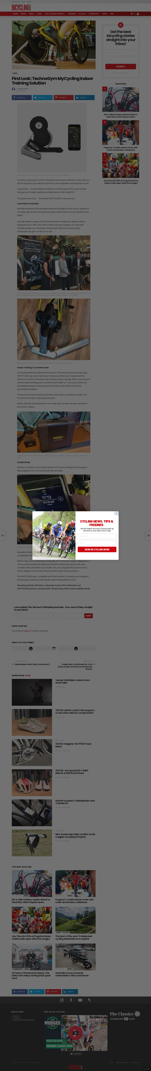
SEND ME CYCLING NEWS (97, 549)
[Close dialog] (117, 513)
